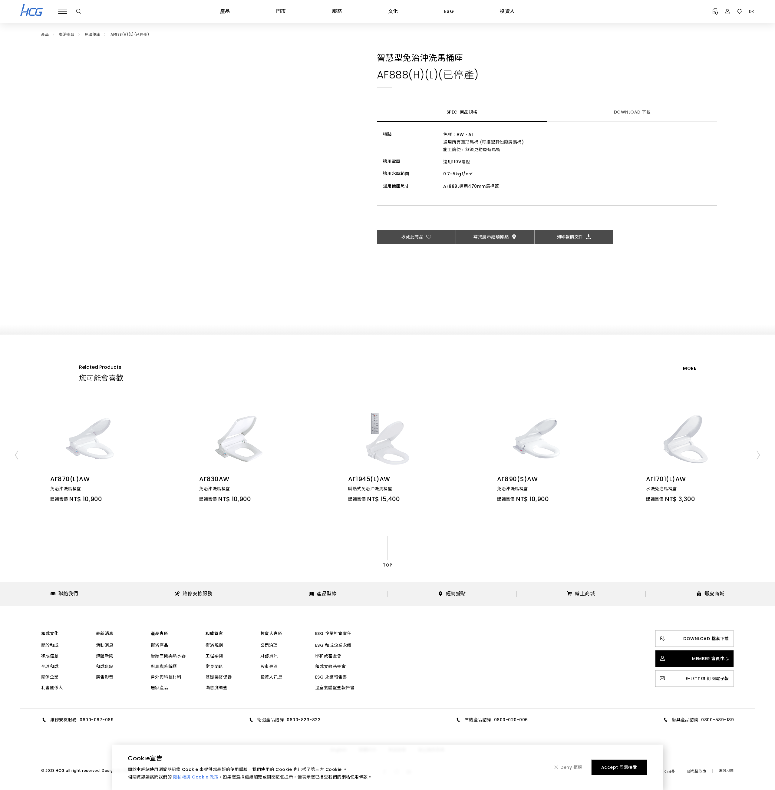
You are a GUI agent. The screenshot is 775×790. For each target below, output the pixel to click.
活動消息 (105, 645)
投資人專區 (271, 633)
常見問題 (214, 666)
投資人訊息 (271, 677)
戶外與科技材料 (166, 677)
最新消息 (105, 633)
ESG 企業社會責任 (333, 633)
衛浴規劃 (214, 645)
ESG (449, 11)
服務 (337, 11)
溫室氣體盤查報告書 (335, 688)
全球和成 (50, 666)
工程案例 (214, 656)
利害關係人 (52, 688)
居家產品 (159, 688)
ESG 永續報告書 (331, 677)
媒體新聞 (105, 656)
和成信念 (50, 656)
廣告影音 (105, 677)
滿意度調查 (217, 688)
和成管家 (214, 633)
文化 (393, 11)
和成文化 (50, 633)
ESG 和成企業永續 (333, 645)
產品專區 (159, 633)
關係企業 (50, 677)
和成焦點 (105, 666)
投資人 (507, 11)
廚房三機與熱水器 (168, 656)
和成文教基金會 (330, 666)
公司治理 (269, 645)
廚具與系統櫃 (164, 666)
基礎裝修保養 (219, 677)
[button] (16, 455)
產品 (225, 11)
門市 (281, 11)
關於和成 (50, 645)
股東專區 (269, 666)
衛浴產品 (159, 645)
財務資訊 (269, 656)
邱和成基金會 (328, 656)
